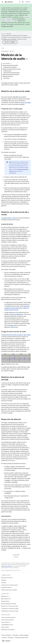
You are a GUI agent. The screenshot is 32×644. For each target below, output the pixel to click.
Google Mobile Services (7, 624)
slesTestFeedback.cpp (17, 314)
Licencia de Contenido (6, 566)
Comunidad (15, 635)
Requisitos (3, 580)
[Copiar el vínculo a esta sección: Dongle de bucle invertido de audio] (27, 332)
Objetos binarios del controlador (9, 590)
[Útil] (10, 51)
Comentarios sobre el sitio (21, 637)
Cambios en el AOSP (7, 26)
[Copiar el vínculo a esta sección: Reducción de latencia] (22, 419)
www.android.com (5, 622)
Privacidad (10, 637)
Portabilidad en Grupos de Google (9, 611)
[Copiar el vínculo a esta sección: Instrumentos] (12, 516)
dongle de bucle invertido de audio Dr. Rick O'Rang (16, 335)
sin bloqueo (10, 325)
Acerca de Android (6, 635)
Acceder (27, 2)
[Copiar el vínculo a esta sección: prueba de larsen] (14, 224)
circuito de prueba (25, 102)
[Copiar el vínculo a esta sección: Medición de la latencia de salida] (2, 94)
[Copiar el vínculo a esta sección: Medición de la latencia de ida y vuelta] (8, 215)
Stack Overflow (5, 627)
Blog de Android (5, 601)
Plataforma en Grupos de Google (9, 606)
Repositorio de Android (7, 577)
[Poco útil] (13, 51)
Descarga (3, 582)
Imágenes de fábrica (6, 587)
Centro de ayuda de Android (8, 617)
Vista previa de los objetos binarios (9, 585)
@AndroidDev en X (6, 598)
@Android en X (5, 596)
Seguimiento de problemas (8, 629)
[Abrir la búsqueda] (20, 2)
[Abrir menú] (2, 2)
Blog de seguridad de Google (8, 603)
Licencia (4, 637)
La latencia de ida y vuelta (8, 218)
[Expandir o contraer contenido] (11, 63)
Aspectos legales (24, 635)
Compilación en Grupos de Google (9, 608)
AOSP (2, 48)
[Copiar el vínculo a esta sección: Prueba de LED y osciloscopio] (24, 109)
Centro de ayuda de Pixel (7, 619)
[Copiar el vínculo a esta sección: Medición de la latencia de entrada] (9, 380)
